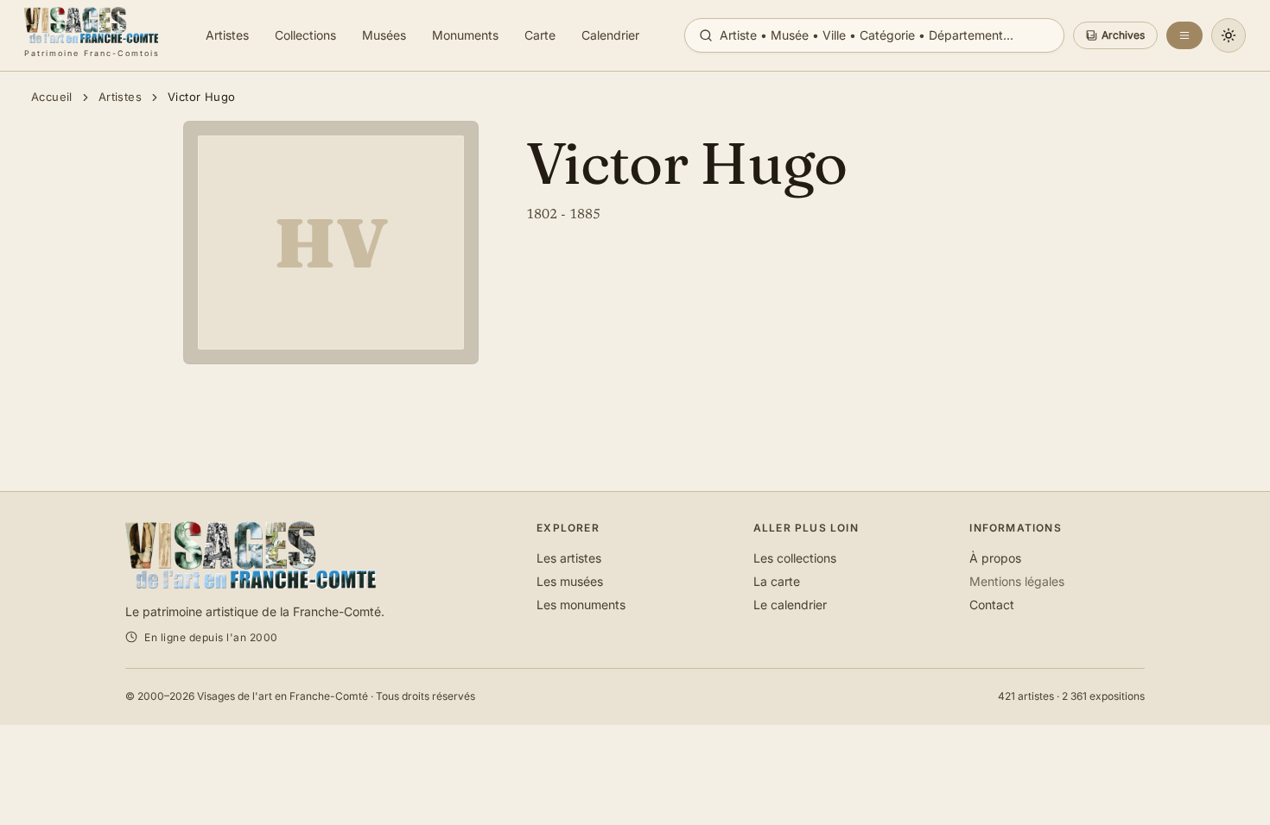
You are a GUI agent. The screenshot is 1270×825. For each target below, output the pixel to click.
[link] (92, 35)
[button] (1115, 35)
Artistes (120, 97)
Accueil (52, 97)
